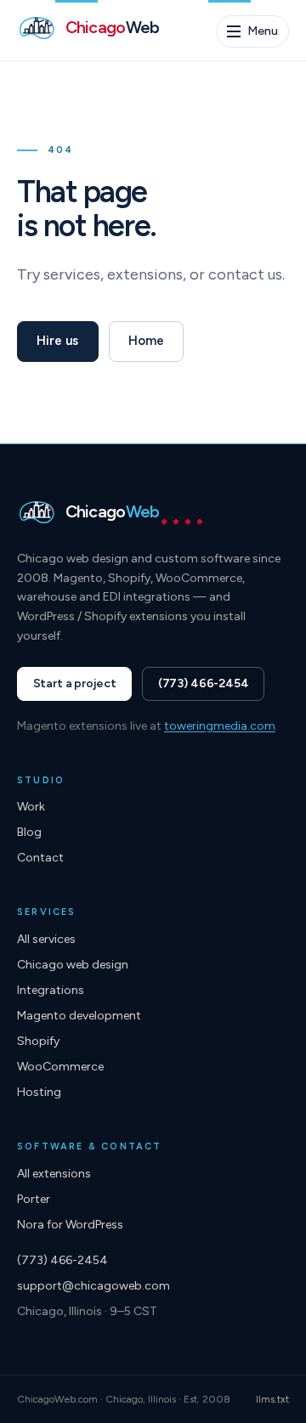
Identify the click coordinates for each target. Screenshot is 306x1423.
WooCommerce (60, 1066)
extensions (145, 274)
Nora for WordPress (70, 1224)
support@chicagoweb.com (93, 1286)
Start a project (74, 683)
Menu (262, 31)
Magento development (79, 1015)
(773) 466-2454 (203, 683)
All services (46, 939)
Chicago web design (72, 964)
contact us (245, 274)
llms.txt (272, 1399)
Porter (33, 1199)
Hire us (57, 340)
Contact (40, 857)
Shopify (38, 1041)
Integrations (50, 990)
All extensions (54, 1173)
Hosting (39, 1092)
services (71, 274)
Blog (29, 832)
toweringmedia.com (219, 726)
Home (145, 340)
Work (31, 806)
